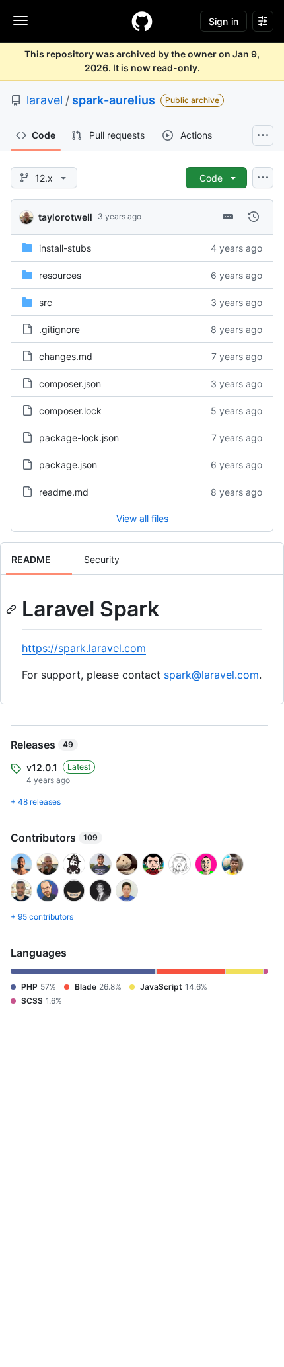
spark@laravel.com (211, 674)
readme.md (64, 492)
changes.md (65, 356)
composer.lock (70, 410)
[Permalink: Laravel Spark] (12, 609)
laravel (44, 100)
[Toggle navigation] (20, 20)
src (45, 302)
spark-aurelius (113, 100)
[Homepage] (142, 21)
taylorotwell (65, 217)
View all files (142, 518)
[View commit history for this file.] (253, 216)
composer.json (70, 383)
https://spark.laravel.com (84, 648)
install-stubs (65, 248)
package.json (68, 464)
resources (60, 275)
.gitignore (59, 329)
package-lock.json (79, 437)
